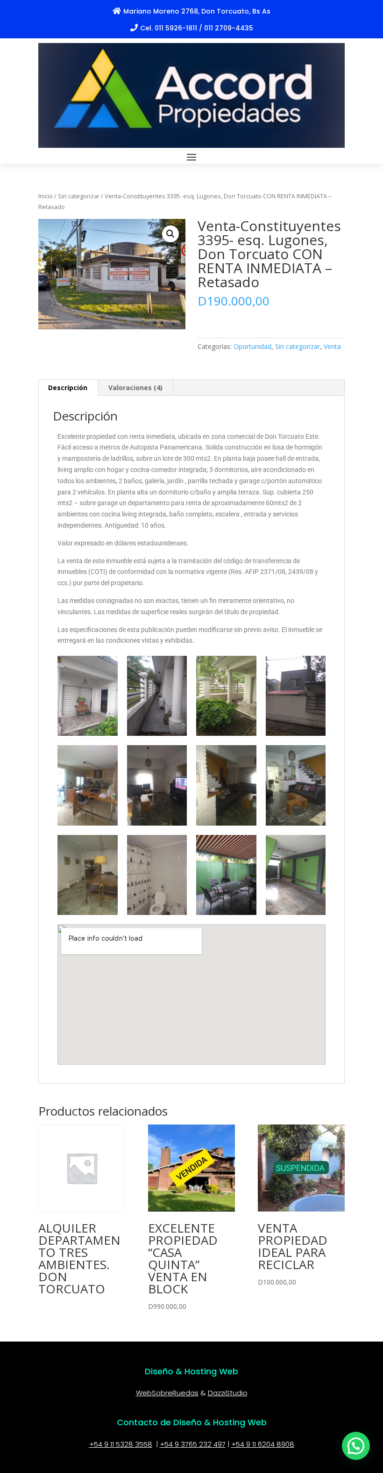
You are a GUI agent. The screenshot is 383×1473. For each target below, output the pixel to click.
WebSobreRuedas (167, 1393)
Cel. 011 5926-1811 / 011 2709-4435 (196, 28)
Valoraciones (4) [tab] (135, 387)
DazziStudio (228, 1393)
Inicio (45, 196)
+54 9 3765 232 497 (193, 1444)
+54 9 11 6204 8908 (262, 1444)
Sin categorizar (78, 196)
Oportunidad (252, 346)
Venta (332, 346)
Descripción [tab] (67, 387)
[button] (170, 233)
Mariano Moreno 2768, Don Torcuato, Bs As (196, 11)
